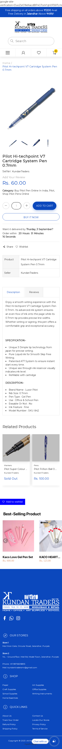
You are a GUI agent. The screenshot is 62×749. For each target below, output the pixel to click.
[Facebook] (4, 618)
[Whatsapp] (11, 618)
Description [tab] (13, 292)
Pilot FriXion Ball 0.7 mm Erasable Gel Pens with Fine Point (45, 469)
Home (6, 63)
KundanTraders (11, 473)
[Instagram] (18, 618)
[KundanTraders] (31, 26)
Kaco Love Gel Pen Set (18, 557)
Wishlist (23, 246)
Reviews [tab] (34, 292)
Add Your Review (13, 177)
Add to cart (44, 205)
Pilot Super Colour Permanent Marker (15, 469)
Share (10, 246)
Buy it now (31, 217)
